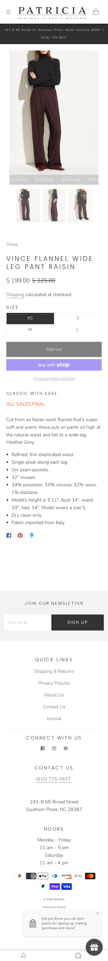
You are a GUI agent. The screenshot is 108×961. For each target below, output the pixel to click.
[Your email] (27, 622)
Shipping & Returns (54, 671)
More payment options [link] (54, 378)
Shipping (15, 294)
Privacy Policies (54, 683)
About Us (54, 695)
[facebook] (42, 748)
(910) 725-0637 (54, 37)
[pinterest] (65, 748)
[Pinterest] (20, 535)
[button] (18, 113)
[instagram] (54, 748)
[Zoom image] (54, 113)
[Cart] (96, 12)
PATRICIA (58, 899)
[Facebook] (8, 535)
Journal (54, 718)
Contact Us (54, 707)
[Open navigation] (12, 11)
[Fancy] (31, 535)
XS (30, 318)
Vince (12, 244)
